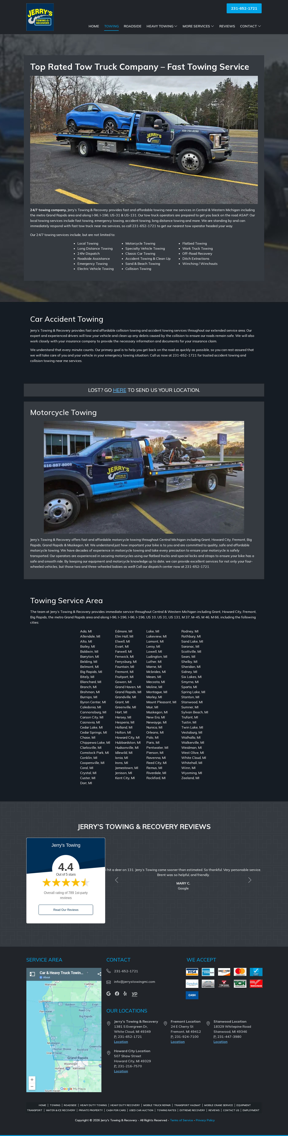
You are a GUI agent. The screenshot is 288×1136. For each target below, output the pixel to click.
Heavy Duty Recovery (125, 1105)
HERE (119, 390)
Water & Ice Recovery (60, 1110)
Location (121, 1042)
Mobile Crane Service (218, 1105)
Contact (248, 26)
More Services (196, 26)
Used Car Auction (141, 1110)
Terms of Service (181, 1120)
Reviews (227, 26)
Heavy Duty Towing (93, 1105)
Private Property (91, 1110)
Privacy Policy (205, 1120)
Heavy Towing (160, 26)
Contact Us (231, 1110)
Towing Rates (166, 1110)
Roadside (132, 26)
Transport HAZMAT (187, 1105)
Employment (251, 1110)
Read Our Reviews (65, 909)
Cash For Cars (116, 1110)
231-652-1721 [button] (244, 8)
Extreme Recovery (192, 1110)
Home (94, 26)
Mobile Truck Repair (157, 1105)
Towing (111, 26)
